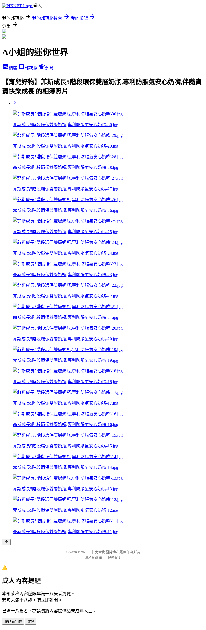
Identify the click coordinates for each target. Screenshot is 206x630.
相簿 (13, 68)
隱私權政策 (93, 558)
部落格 (32, 68)
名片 (49, 68)
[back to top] (6, 542)
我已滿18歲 (13, 622)
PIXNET (84, 552)
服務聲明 (114, 558)
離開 (30, 622)
